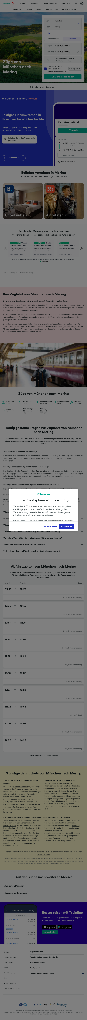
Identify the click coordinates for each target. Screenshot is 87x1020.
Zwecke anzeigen (50, 526)
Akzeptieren (66, 526)
